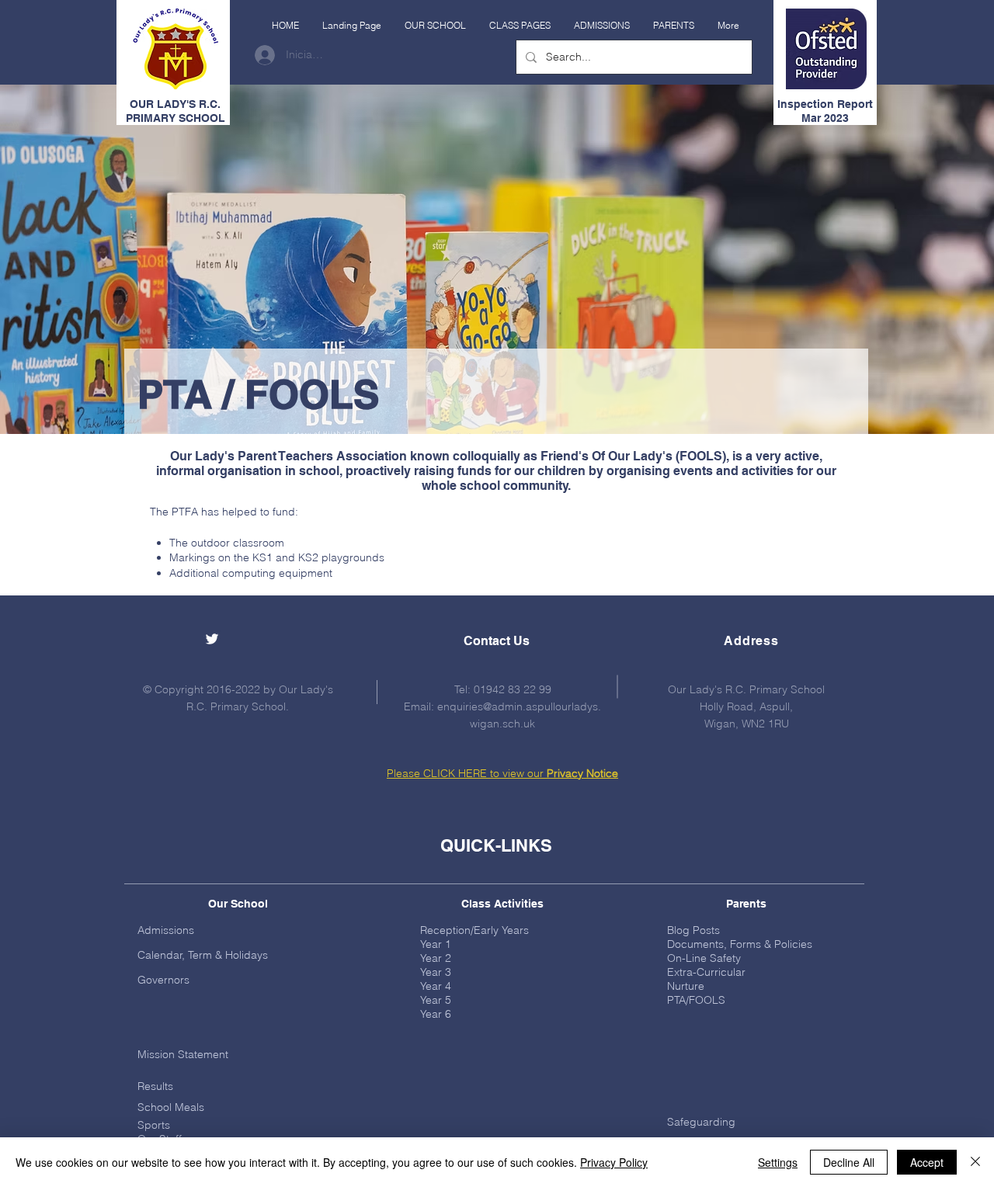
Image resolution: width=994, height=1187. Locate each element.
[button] (435, 25)
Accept (927, 1162)
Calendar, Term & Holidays (202, 955)
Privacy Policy (614, 1162)
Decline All (848, 1162)
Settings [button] (778, 1162)
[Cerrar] (975, 1162)
